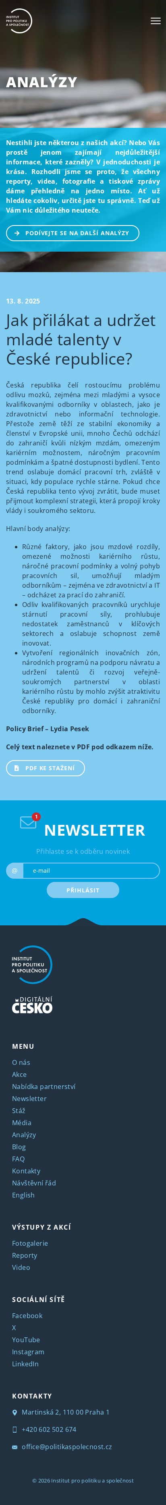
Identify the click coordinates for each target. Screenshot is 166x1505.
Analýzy (41, 81)
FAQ (18, 1158)
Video (21, 1267)
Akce (19, 1074)
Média (21, 1122)
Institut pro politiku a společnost (92, 1480)
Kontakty (26, 1171)
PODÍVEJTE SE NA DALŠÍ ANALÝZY (77, 233)
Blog (19, 1146)
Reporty (24, 1255)
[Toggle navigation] (155, 21)
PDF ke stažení (50, 768)
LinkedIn (25, 1363)
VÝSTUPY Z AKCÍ (41, 1227)
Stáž (19, 1110)
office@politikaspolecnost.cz (66, 1446)
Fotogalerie (30, 1243)
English (23, 1195)
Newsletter (29, 1098)
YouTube (26, 1339)
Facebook (27, 1315)
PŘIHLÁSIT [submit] (82, 890)
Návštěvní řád (34, 1183)
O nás (21, 1062)
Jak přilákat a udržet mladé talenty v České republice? (81, 339)
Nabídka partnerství (44, 1086)
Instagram (28, 1351)
